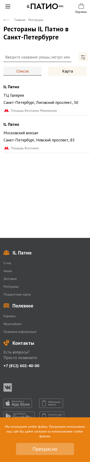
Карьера (9, 316)
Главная (20, 20)
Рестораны (10, 286)
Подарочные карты (17, 294)
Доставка (10, 279)
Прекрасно (45, 449)
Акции (7, 271)
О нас (7, 263)
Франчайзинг (12, 324)
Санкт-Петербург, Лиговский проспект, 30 (40, 102)
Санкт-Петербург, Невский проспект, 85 (39, 140)
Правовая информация (19, 332)
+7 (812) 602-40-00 (21, 365)
